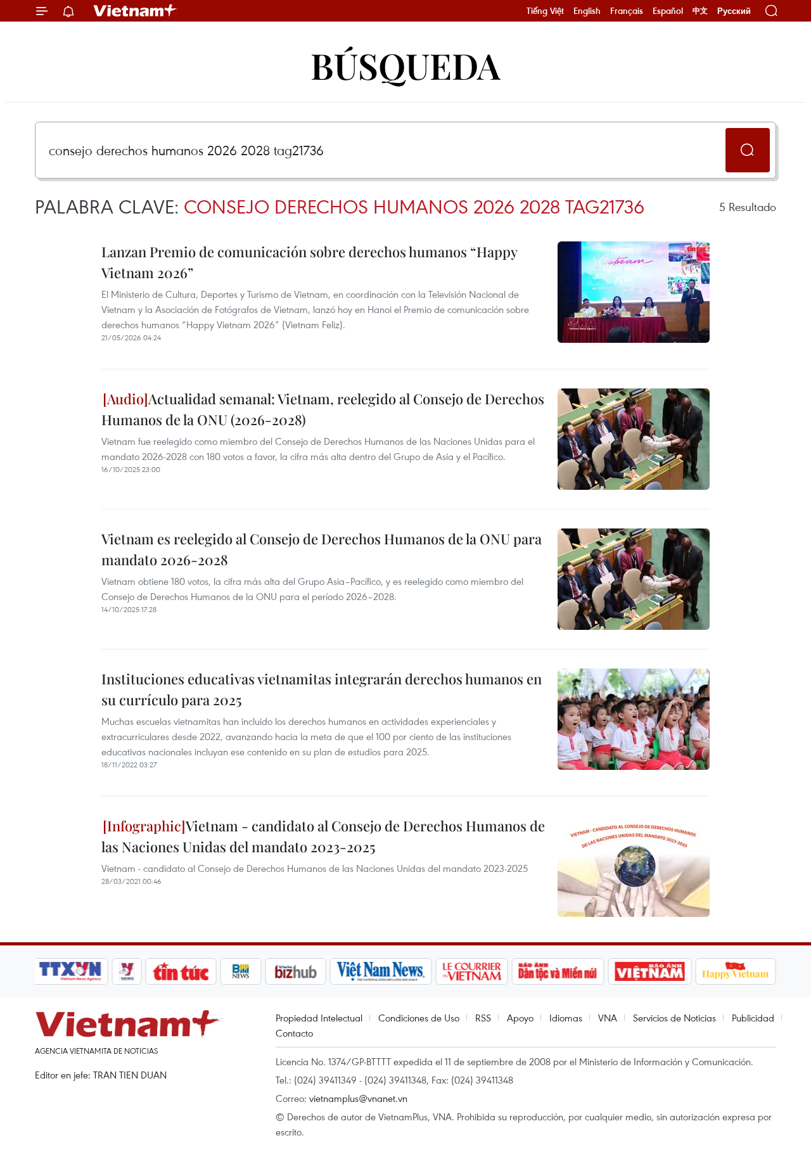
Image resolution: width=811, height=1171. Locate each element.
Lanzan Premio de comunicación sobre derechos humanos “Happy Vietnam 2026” (309, 262)
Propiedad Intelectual (319, 1017)
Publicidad (753, 1017)
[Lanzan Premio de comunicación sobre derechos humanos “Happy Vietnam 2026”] (634, 292)
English (587, 10)
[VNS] (380, 971)
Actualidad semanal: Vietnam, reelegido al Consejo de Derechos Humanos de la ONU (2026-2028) (322, 409)
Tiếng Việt (545, 10)
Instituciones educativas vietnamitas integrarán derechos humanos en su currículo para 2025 (321, 689)
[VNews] (127, 971)
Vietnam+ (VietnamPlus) (135, 10)
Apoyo (520, 1017)
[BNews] (241, 971)
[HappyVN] (735, 971)
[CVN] (471, 971)
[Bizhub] (295, 971)
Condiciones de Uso (418, 1017)
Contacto (294, 1033)
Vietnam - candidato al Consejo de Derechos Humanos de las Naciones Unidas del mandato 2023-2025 (323, 836)
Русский (734, 11)
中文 (700, 10)
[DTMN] (557, 971)
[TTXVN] (70, 971)
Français (626, 10)
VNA (607, 1017)
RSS (483, 1017)
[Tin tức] (181, 971)
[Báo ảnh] (649, 971)
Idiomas (565, 1017)
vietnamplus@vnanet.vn (358, 1098)
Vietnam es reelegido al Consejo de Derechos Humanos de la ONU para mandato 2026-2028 (321, 549)
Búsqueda (405, 65)
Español (668, 10)
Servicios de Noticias (674, 1017)
